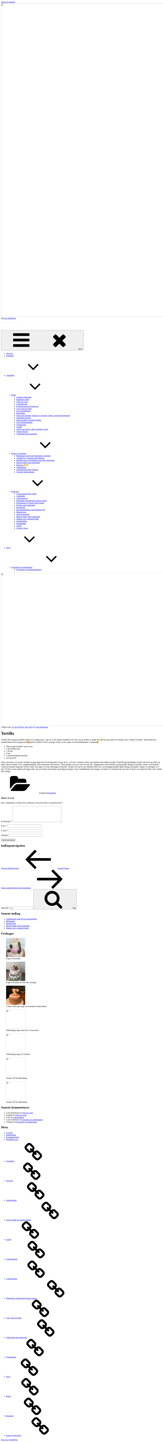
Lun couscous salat (24, 409)
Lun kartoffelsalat (23, 411)
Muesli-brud (21, 512)
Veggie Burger (22, 432)
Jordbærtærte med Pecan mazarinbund (21, 919)
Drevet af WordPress (9, 1440)
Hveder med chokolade (25, 505)
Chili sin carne (22, 402)
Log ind (9, 1133)
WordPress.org (12, 1139)
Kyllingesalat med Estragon (27, 406)
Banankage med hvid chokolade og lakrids (33, 456)
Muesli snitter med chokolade (28, 463)
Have (8, 548)
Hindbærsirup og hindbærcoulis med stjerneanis (35, 460)
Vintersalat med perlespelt (26, 434)
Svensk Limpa (22, 528)
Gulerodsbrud (21, 498)
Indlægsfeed (11, 1135)
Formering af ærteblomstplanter (29, 570)
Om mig (9, 353)
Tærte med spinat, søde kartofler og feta (32, 429)
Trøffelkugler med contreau (27, 470)
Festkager (10, 356)
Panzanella (20, 413)
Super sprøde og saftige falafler (28, 420)
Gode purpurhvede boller (26, 494)
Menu (80, 349)
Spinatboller (21, 523)
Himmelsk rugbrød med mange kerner (31, 501)
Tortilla (19, 427)
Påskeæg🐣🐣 (22, 465)
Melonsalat (10, 921)
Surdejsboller (21, 521)
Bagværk (15, 491)
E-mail (4, 830)
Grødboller (20, 496)
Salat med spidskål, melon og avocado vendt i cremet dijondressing (43, 415)
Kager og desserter (18, 453)
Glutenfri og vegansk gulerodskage (30, 458)
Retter (13, 395)
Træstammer (21, 467)
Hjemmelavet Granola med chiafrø (30, 503)
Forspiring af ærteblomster (21, 567)
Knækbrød (20, 507)
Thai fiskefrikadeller (24, 422)
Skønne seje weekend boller (27, 519)
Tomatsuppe (21, 425)
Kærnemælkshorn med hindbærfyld (30, 510)
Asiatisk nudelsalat (23, 397)
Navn (4, 826)
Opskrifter (10, 375)
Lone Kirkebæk (7, 322)
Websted (4, 835)
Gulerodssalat (21, 404)
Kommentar (6, 821)
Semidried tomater (23, 418)
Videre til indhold (8, 2)
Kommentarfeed (12, 1137)
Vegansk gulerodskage (25, 472)
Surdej (19, 526)
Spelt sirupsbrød (22, 514)
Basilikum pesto (22, 399)
